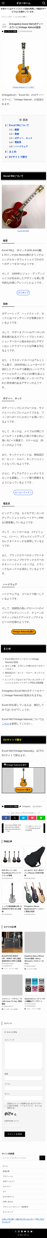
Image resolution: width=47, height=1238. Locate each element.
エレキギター (37, 806)
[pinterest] (22, 1231)
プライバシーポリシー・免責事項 (15, 1207)
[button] (6, 818)
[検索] (42, 1158)
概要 (17, 129)
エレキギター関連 (10, 31)
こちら (5, 723)
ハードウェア (21, 146)
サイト (7, 1094)
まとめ (12, 151)
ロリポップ (23, 292)
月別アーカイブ (9, 1181)
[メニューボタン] (3, 3)
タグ (4, 1192)
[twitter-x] (15, 1231)
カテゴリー (7, 1186)
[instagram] (19, 1231)
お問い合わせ (8, 1202)
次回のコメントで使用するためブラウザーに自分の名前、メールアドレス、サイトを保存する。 (24, 1105)
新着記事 (6, 1171)
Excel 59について (19, 125)
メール (7, 1084)
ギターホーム (23, 3)
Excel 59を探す (23, 231)
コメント (9, 1040)
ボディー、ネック (23, 138)
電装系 (18, 142)
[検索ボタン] (44, 3)
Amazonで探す (23, 790)
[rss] (28, 1231)
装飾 (17, 134)
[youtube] (25, 1231)
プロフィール (8, 1176)
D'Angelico (26, 806)
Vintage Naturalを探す (23, 631)
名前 (6, 1074)
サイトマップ (8, 1212)
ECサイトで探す (18, 156)
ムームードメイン (23, 492)
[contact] (31, 1231)
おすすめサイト (9, 1197)
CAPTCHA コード (11, 1121)
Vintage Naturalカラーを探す (23, 87)
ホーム (5, 1166)
